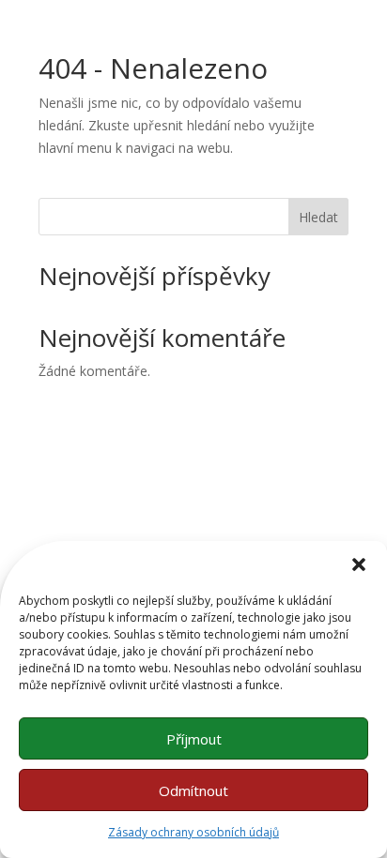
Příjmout (194, 739)
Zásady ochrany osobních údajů (193, 832)
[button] (358, 564)
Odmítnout (193, 790)
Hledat (318, 217)
